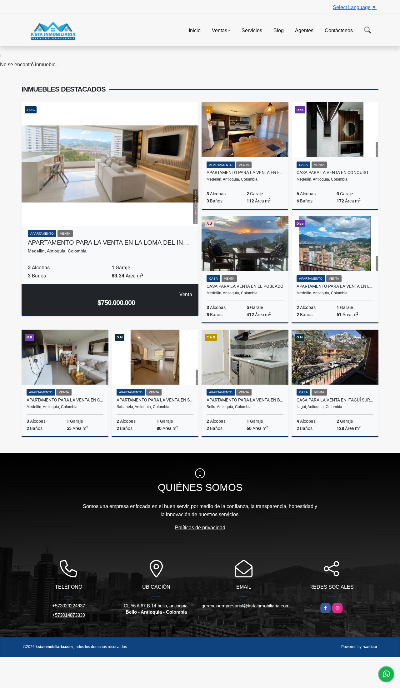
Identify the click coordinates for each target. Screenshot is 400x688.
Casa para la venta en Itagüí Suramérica (335, 399)
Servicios (252, 30)
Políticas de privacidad (200, 527)
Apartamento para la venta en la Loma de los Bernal (335, 286)
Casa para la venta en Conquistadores (335, 172)
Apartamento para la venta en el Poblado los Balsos (245, 172)
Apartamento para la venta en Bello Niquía (245, 399)
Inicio (195, 30)
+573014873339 (68, 615)
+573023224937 (68, 605)
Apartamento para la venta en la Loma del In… (108, 242)
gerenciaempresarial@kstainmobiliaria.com (246, 605)
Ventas (219, 30)
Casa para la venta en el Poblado (245, 286)
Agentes (304, 30)
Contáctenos (339, 30)
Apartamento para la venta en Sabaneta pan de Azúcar (155, 399)
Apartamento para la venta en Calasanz (65, 399)
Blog (278, 30)
